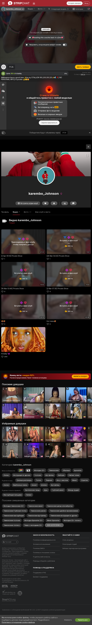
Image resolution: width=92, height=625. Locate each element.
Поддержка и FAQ (39, 573)
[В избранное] (3, 67)
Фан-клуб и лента (42, 212)
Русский (8, 542)
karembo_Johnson (22, 465)
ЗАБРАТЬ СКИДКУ (80, 376)
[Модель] (88, 146)
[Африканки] (28, 470)
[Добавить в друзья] (64, 203)
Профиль (5, 212)
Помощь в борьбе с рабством (44, 561)
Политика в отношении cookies (44, 552)
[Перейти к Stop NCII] (9, 599)
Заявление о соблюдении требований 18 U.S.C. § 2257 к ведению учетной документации (33, 610)
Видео (31, 9)
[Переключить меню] (3, 3)
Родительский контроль (41, 557)
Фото (41, 9)
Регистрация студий (70, 544)
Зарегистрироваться (49, 123)
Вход (86, 3)
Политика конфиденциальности (44, 540)
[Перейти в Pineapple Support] (20, 593)
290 (5, 357)
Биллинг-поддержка (40, 577)
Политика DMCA (39, 548)
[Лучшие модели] (34, 3)
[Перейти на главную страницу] (19, 3)
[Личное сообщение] (73, 203)
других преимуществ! (53, 119)
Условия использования (41, 544)
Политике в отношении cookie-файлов (18, 622)
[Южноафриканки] (21, 470)
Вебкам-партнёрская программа (74, 548)
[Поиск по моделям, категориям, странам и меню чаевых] (88, 9)
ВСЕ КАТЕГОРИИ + (54, 525)
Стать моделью (68, 540)
